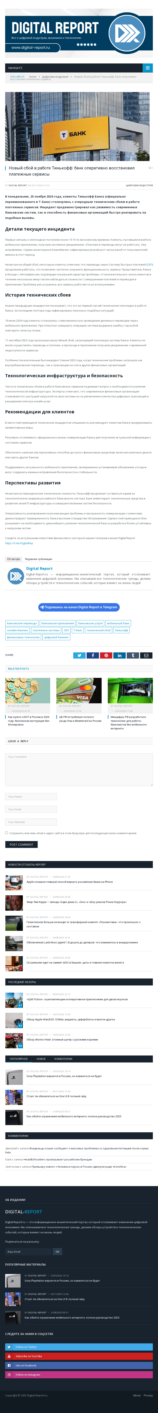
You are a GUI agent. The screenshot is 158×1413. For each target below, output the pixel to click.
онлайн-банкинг (17, 630)
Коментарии (63, 1059)
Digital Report (18, 185)
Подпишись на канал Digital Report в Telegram (81, 607)
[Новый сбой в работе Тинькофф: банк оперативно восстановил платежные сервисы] (79, 127)
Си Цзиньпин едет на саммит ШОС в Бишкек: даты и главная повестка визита (75, 962)
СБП (149, 264)
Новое (41, 1059)
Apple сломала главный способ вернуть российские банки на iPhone (70, 881)
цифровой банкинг (56, 637)
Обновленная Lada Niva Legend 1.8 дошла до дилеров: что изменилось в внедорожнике (82, 942)
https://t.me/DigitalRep (19, 543)
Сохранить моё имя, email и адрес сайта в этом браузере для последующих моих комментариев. (73, 833)
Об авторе (13, 559)
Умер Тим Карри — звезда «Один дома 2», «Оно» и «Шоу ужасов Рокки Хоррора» (77, 902)
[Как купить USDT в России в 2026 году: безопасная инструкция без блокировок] (27, 692)
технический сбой (98, 630)
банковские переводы (22, 623)
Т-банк (77, 630)
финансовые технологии (23, 637)
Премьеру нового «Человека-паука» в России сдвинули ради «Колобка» (79, 1166)
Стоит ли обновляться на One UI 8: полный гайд (56, 1096)
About (137, 1395)
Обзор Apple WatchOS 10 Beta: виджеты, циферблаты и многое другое (71, 1019)
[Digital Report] (79, 32)
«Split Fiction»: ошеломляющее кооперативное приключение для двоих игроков (77, 999)
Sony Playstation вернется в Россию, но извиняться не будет (64, 1076)
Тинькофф (121, 630)
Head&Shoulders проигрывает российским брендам (58, 1159)
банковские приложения (57, 623)
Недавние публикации (38, 559)
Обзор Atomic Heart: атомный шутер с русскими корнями (62, 1039)
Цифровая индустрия (139, 185)
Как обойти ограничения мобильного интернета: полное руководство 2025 (74, 1116)
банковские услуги (90, 623)
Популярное (19, 1059)
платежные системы (46, 630)
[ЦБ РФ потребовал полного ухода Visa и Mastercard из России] (78, 692)
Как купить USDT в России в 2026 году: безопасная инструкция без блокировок (28, 720)
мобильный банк (118, 623)
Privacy (148, 1395)
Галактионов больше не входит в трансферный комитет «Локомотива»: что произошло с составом (84, 924)
